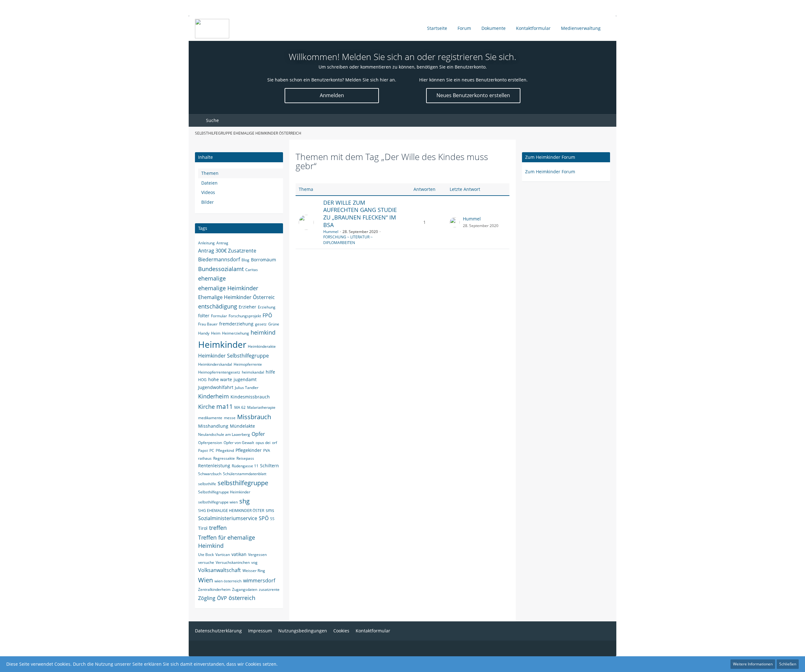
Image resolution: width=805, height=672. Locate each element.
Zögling (206, 598)
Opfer (258, 433)
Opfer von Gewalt (239, 442)
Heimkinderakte (262, 346)
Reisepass (245, 458)
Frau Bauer (208, 324)
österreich (242, 598)
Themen (210, 173)
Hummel (330, 231)
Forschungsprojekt (245, 316)
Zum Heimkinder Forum (550, 157)
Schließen (787, 664)
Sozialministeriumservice (227, 518)
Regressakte (224, 458)
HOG (202, 379)
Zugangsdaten (244, 589)
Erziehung (266, 307)
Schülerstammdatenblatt (244, 473)
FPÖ (267, 315)
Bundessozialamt (221, 269)
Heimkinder (222, 344)
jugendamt (245, 379)
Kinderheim (213, 396)
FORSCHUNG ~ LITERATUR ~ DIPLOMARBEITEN (348, 239)
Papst (203, 450)
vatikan (239, 554)
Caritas (251, 269)
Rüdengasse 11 (245, 466)
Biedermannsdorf (219, 259)
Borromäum (263, 260)
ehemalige (212, 278)
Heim (215, 333)
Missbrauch (254, 417)
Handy (203, 333)
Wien (205, 580)
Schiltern (269, 466)
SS (272, 518)
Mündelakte (242, 426)
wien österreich (228, 581)
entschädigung (217, 306)
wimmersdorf (259, 580)
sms (270, 510)
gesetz (261, 324)
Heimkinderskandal (215, 364)
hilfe (270, 372)
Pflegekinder (249, 450)
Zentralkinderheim (214, 589)
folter (203, 316)
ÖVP (222, 598)
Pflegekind (225, 450)
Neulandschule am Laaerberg (224, 434)
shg (244, 501)
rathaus (205, 458)
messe (230, 417)
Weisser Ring (253, 570)
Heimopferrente (248, 364)
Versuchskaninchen (233, 562)
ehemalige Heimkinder (228, 288)
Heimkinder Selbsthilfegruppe (233, 355)
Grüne (273, 324)
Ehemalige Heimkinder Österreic (236, 297)
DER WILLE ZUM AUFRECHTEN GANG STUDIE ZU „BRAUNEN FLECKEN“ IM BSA (360, 214)
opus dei (263, 442)
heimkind (263, 332)
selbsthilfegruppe (243, 483)
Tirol (203, 528)
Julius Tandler (246, 387)
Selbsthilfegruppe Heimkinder (224, 492)
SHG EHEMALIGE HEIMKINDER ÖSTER (231, 510)
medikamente (210, 417)
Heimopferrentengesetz (219, 372)
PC (211, 450)
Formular (219, 316)
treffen (218, 527)
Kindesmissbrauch (250, 397)
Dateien (209, 183)
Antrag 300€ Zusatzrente (227, 250)
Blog (245, 260)
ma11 (224, 406)
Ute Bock (206, 554)
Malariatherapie (261, 407)
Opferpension (210, 442)
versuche (206, 562)
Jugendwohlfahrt (215, 387)
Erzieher (247, 307)
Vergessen (257, 554)
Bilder (207, 202)
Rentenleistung (214, 466)
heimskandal (253, 372)
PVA (266, 450)
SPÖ (264, 518)
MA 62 (240, 407)
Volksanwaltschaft (219, 570)
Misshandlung (213, 426)
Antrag (222, 243)
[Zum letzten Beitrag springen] (455, 222)
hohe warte (220, 379)
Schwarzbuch (209, 473)
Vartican (222, 554)
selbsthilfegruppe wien (218, 502)
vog (254, 562)
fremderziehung (236, 324)
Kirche (206, 406)
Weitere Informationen (753, 664)
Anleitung (206, 243)
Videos (208, 192)
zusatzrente (269, 589)
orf (274, 442)
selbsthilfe (207, 483)
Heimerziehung (235, 333)
